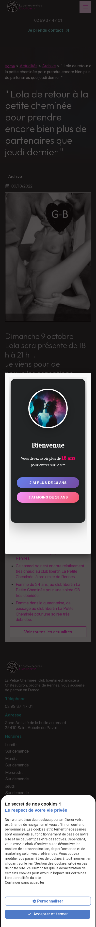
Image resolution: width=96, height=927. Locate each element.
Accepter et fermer (50, 914)
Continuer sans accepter (24, 882)
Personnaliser (50, 901)
